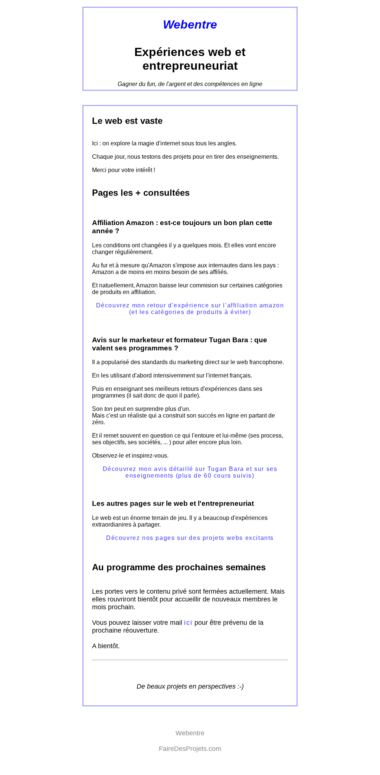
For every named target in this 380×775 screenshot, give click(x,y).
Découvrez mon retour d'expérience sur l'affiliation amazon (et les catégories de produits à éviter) (190, 308)
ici (188, 622)
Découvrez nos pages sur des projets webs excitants (190, 538)
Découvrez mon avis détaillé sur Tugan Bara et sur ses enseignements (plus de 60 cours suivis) (190, 472)
